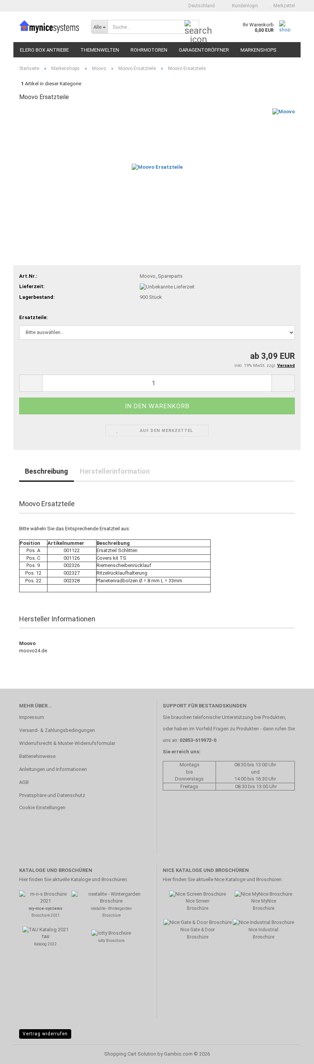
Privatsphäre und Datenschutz (52, 795)
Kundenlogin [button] (244, 5)
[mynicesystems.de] (49, 26)
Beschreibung (46, 471)
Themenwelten (99, 50)
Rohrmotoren (149, 50)
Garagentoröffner (204, 50)
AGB (24, 782)
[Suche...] (192, 27)
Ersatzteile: (33, 317)
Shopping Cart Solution (130, 1054)
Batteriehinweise (37, 756)
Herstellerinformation (115, 471)
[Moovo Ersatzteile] (157, 165)
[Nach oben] (292, 1052)
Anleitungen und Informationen (53, 769)
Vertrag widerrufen (45, 1033)
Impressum (31, 717)
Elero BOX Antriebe (44, 50)
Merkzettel (283, 5)
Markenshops (258, 50)
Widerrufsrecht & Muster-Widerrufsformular (67, 743)
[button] (199, 5)
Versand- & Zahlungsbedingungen (57, 730)
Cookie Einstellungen (42, 807)
